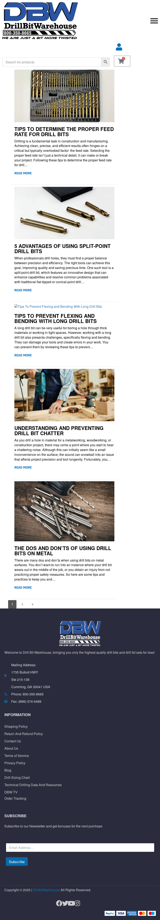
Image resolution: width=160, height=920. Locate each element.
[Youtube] (69, 903)
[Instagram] (75, 903)
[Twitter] (63, 903)
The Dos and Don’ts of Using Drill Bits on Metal (62, 550)
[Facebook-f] (57, 903)
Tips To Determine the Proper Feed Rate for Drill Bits (64, 131)
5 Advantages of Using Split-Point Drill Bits (62, 248)
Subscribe (17, 861)
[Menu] (120, 20)
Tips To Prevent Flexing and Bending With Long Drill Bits (55, 318)
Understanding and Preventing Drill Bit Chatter (59, 430)
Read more (23, 173)
